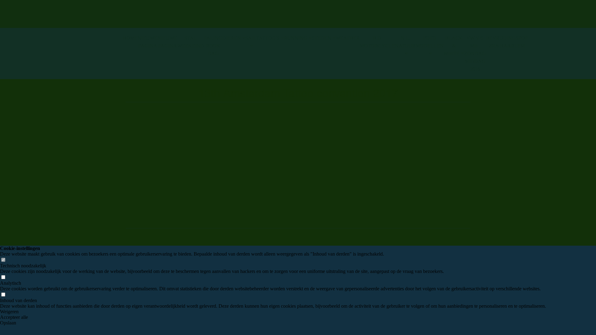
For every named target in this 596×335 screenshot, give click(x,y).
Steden (321, 38)
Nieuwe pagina (147, 41)
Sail (250, 38)
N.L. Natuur (405, 41)
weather (348, 38)
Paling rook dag (213, 45)
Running (295, 38)
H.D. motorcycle (377, 41)
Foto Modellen (430, 41)
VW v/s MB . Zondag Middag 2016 (475, 53)
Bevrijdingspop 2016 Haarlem (506, 41)
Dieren (231, 38)
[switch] (3, 260)
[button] (273, 312)
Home (130, 38)
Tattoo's (267, 38)
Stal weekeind (190, 41)
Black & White (453, 45)
